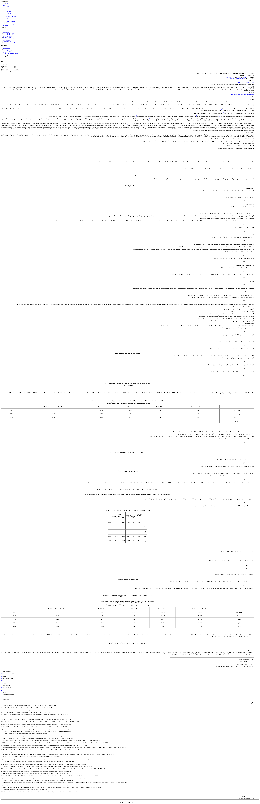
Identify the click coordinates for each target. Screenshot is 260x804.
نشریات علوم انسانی (7, 36)
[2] (1, 673)
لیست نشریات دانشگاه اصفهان (13, 21)
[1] (253, 659)
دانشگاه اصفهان (6, 48)
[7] (1, 685)
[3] (1, 676)
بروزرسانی (3, 58)
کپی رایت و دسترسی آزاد (11, 16)
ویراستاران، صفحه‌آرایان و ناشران (10, 53)
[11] (2, 694)
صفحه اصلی (6, 3)
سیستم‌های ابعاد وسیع (249, 94)
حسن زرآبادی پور (240, 82)
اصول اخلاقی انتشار (10, 13)
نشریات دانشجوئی (7, 41)
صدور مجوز (8, 11)
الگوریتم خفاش (233, 94)
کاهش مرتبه (240, 94)
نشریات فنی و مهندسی (8, 38)
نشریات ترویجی (6, 40)
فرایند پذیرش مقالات (10, 18)
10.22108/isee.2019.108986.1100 (237, 78)
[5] (1, 680)
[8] (1, 687)
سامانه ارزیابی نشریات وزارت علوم (11, 50)
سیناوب (118, 802)
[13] (2, 699)
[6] (1, 683)
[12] (2, 697)
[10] (2, 692)
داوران (7, 8)
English (4, 27)
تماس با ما (5, 25)
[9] (1, 690)
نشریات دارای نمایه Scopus (9, 33)
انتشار (7, 6)
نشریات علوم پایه (7, 37)
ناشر (4, 5)
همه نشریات (6, 32)
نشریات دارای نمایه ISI (8, 34)
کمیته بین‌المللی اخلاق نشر (9, 51)
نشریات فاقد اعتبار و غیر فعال (10, 42)
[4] (1, 678)
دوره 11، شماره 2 (246, 77)
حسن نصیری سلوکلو (249, 82)
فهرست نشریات (7, 22)
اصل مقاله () (226, 77)
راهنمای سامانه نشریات (8, 23)
